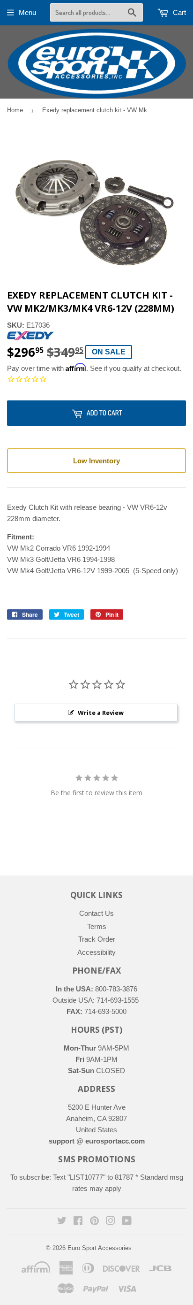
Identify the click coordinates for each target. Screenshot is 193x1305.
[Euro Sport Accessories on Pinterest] (94, 1222)
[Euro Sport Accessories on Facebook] (78, 1222)
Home (15, 110)
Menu (27, 12)
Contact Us (96, 913)
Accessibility (96, 952)
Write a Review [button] (101, 712)
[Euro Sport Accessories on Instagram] (110, 1222)
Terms (96, 926)
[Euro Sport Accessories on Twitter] (62, 1222)
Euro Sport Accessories (99, 1247)
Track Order (96, 939)
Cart (178, 12)
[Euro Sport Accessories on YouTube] (127, 1222)
